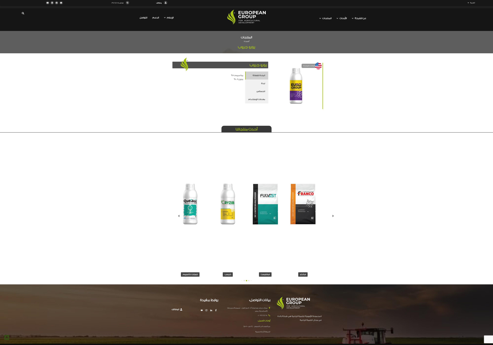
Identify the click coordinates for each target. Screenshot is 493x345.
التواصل (143, 17)
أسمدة (246, 41)
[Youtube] (47, 3)
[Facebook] (56, 3)
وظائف (159, 3)
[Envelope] (61, 3)
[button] (248, 280)
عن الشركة (360, 18)
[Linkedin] (52, 3)
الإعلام (170, 17)
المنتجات (326, 18)
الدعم (155, 17)
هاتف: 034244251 (117, 3)
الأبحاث (343, 18)
